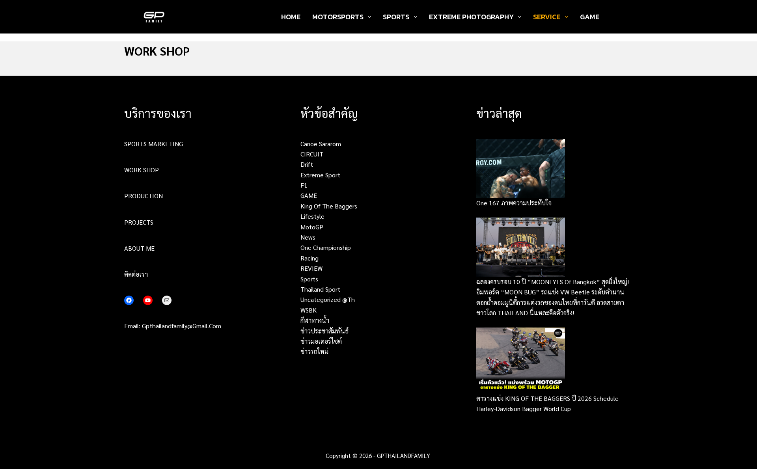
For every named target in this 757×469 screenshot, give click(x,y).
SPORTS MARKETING (153, 144)
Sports (396, 16)
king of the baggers (328, 206)
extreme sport (320, 175)
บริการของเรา (158, 113)
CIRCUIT (311, 154)
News (307, 237)
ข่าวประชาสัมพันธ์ (324, 331)
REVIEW (311, 268)
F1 (304, 185)
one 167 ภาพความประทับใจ (514, 203)
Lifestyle (312, 216)
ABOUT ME (139, 248)
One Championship (325, 247)
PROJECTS (138, 222)
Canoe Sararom (320, 144)
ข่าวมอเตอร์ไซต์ (321, 341)
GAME (589, 16)
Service (546, 16)
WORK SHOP (141, 170)
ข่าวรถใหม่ (314, 351)
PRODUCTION (143, 196)
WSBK (308, 310)
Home (290, 16)
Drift (306, 164)
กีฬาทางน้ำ (314, 320)
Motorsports (338, 16)
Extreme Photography (471, 16)
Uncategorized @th (327, 299)
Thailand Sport (320, 289)
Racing (309, 258)
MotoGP (311, 227)
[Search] (616, 17)
